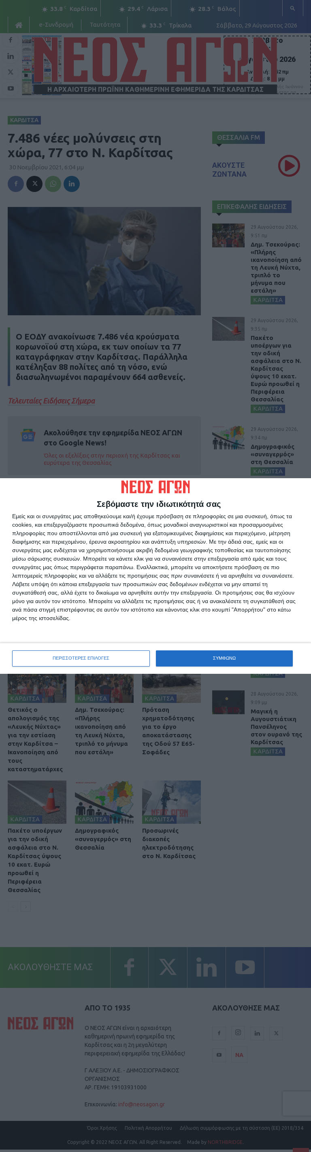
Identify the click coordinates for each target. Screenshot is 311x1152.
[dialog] (155, 576)
